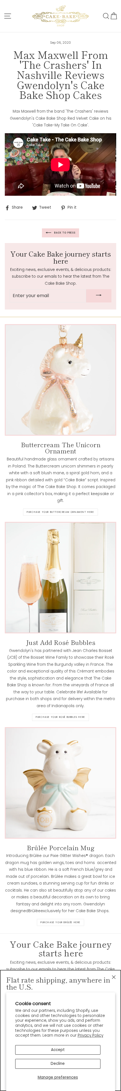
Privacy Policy (90, 1035)
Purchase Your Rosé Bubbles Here (60, 717)
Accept (58, 1049)
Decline (58, 1063)
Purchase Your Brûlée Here (60, 922)
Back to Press (64, 232)
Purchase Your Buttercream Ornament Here (60, 512)
